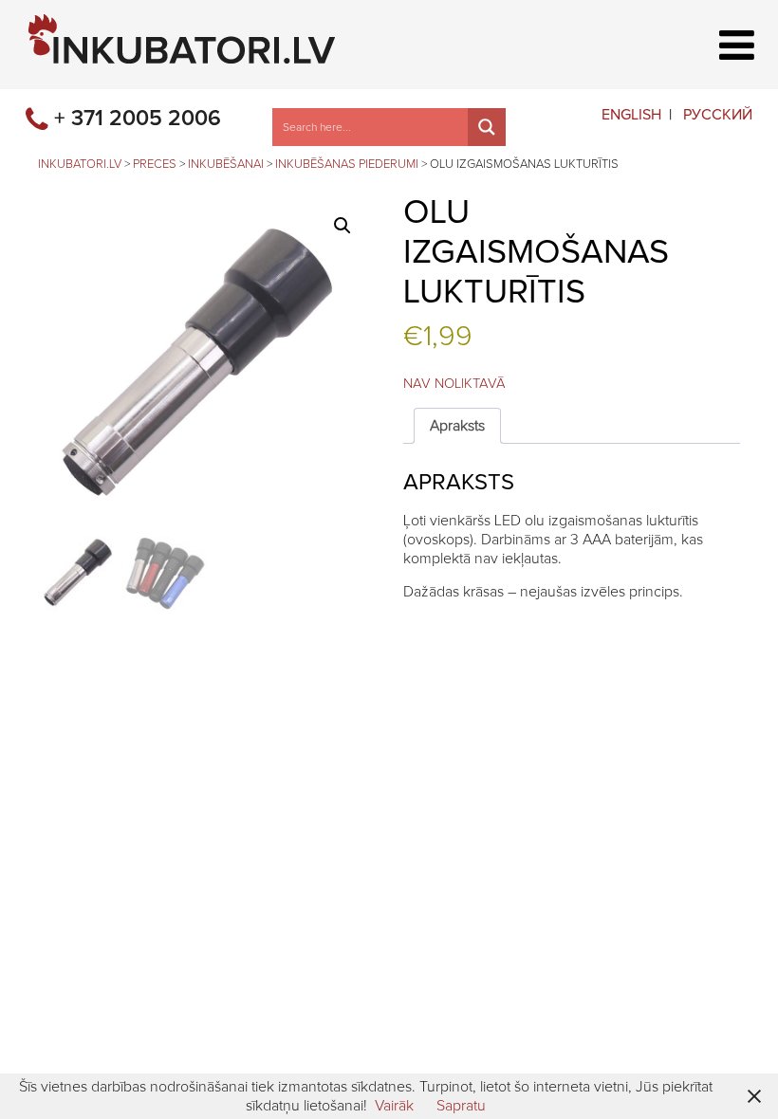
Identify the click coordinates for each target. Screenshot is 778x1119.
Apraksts (457, 425)
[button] (342, 226)
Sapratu (461, 1105)
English (631, 114)
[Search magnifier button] (487, 127)
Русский (717, 114)
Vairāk (394, 1105)
